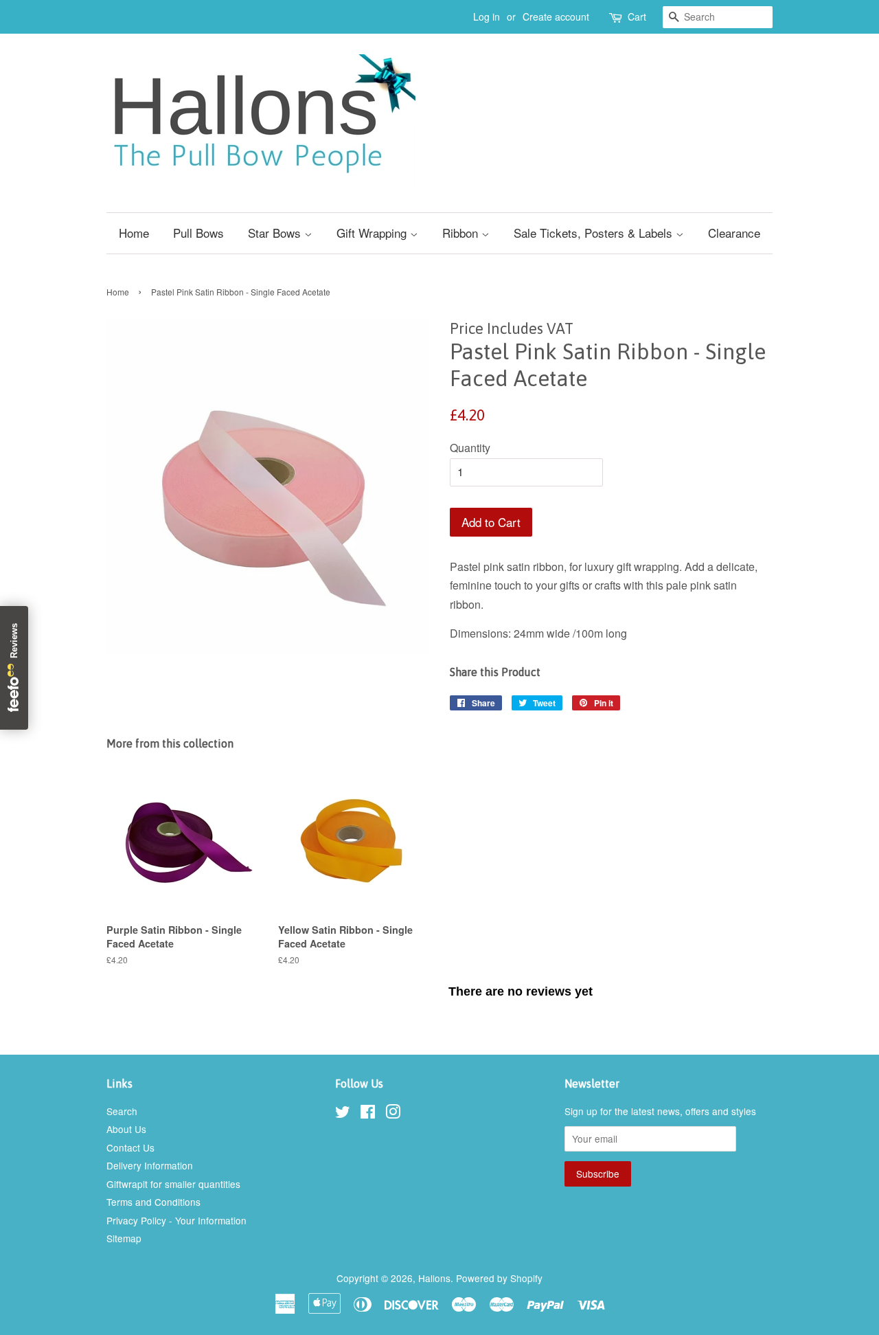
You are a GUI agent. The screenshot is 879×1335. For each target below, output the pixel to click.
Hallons (434, 1278)
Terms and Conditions (153, 1202)
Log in (486, 16)
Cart (637, 16)
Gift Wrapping (373, 232)
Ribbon (461, 232)
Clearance (734, 232)
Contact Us (130, 1147)
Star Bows (276, 232)
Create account (556, 16)
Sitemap (123, 1238)
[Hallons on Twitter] (342, 1114)
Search (121, 1111)
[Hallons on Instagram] (392, 1114)
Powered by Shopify (499, 1278)
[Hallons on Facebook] (368, 1114)
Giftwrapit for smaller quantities (173, 1184)
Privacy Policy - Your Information (176, 1220)
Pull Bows (198, 232)
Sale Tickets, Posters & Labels (595, 232)
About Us (126, 1129)
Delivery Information (149, 1165)
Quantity (470, 448)
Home (134, 232)
